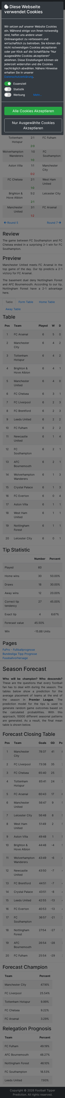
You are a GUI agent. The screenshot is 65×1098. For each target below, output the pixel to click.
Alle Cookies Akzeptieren (33, 111)
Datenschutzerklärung (18, 76)
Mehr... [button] (37, 95)
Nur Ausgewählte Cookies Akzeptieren (33, 125)
